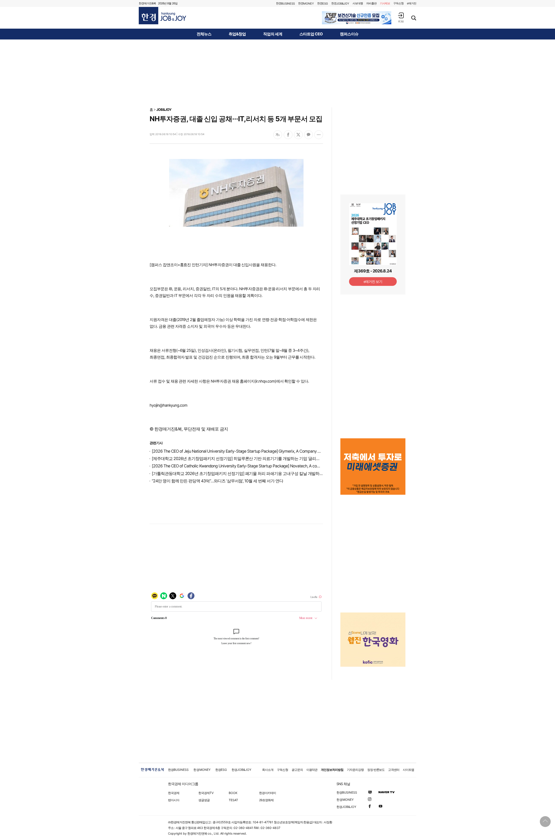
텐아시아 (173, 800)
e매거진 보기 (373, 281)
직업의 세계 (272, 34)
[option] (356, 17)
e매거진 (411, 3)
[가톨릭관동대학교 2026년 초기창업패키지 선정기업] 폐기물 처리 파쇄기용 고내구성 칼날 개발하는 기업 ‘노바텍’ (249, 473)
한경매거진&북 (147, 3)
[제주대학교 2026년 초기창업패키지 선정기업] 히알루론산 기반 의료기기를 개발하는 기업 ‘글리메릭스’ (240, 458)
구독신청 (398, 3)
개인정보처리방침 (332, 769)
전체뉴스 (204, 34)
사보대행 (358, 3)
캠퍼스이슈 (349, 34)
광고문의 (297, 769)
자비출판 (371, 3)
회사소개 (267, 769)
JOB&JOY (163, 109)
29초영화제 (266, 800)
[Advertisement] (277, 73)
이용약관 (312, 769)
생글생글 (204, 800)
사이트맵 (408, 769)
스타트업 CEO (311, 34)
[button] (400, 17)
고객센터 (393, 769)
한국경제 (173, 793)
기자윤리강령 (355, 769)
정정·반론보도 (376, 769)
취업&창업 (237, 34)
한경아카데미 (267, 793)
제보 (385, 3)
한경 (285, 3)
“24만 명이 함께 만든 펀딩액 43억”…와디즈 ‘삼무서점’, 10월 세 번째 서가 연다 (217, 480)
